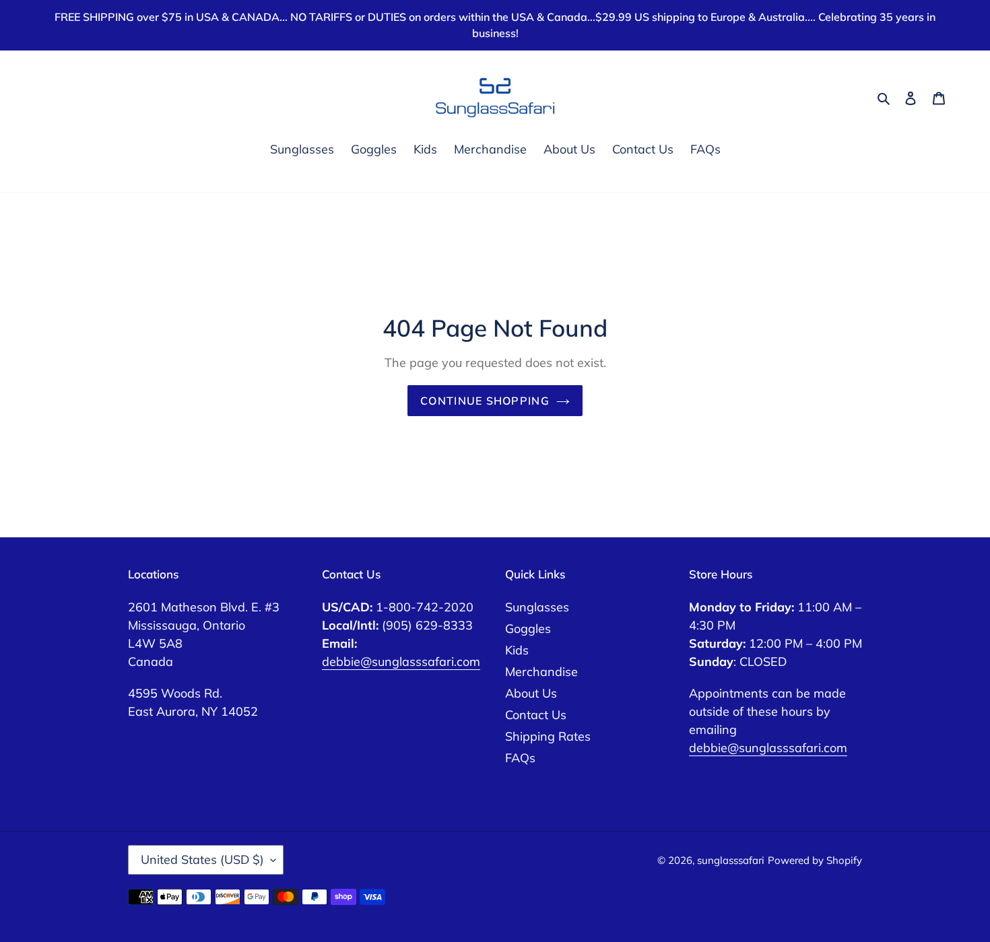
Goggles (528, 628)
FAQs (520, 758)
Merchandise (541, 671)
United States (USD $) (202, 859)
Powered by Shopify (815, 860)
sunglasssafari (730, 860)
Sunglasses (537, 607)
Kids (517, 650)
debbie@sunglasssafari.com (401, 661)
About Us (531, 693)
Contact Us (535, 714)
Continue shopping (485, 400)
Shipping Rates (548, 736)
